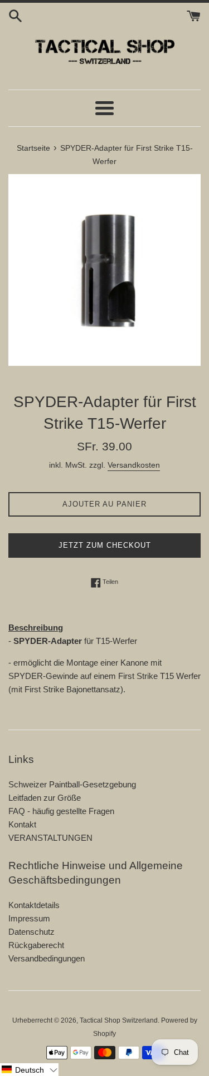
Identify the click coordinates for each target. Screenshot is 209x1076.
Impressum (29, 918)
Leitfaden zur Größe (44, 797)
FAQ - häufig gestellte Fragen (61, 811)
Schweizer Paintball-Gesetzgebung (72, 784)
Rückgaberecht (36, 945)
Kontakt (22, 824)
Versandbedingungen (46, 958)
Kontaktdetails (34, 905)
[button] (29, 1069)
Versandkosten (134, 464)
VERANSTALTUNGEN (50, 837)
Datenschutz (31, 931)
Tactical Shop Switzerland (119, 1020)
